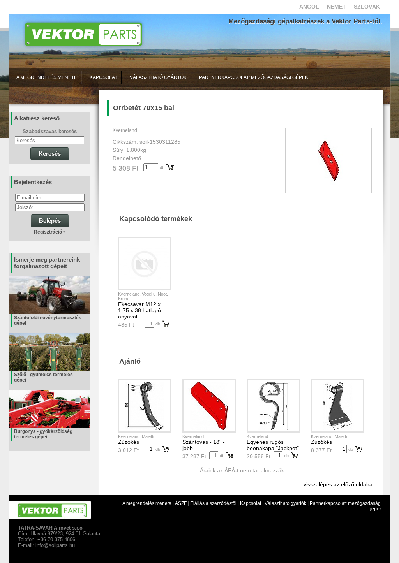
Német (336, 7)
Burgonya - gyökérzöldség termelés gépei (43, 434)
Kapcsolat (103, 77)
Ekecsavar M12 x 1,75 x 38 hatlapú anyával (139, 310)
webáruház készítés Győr (35, 560)
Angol (309, 7)
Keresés (50, 153)
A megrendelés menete (46, 77)
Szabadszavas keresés (50, 131)
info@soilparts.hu (55, 545)
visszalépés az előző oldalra (338, 484)
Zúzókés (128, 442)
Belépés (50, 220)
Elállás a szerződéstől (213, 503)
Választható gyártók (158, 77)
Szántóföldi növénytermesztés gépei (47, 320)
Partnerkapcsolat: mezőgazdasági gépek (253, 77)
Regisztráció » (50, 232)
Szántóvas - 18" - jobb (203, 445)
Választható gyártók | (287, 503)
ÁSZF (181, 503)
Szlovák (367, 7)
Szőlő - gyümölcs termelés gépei (43, 377)
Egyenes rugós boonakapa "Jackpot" (273, 445)
